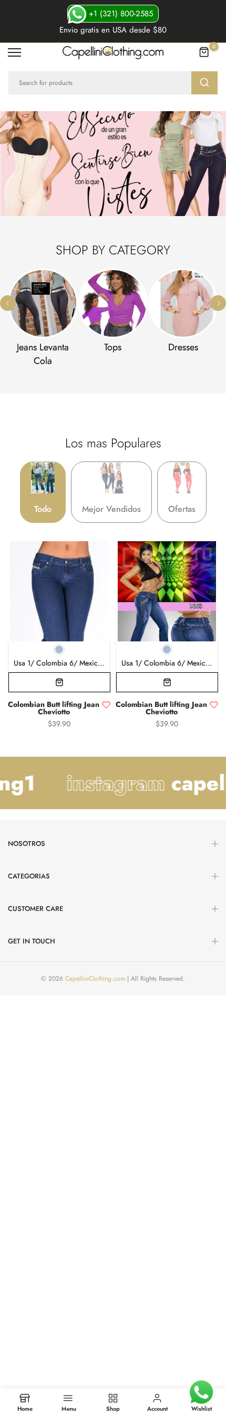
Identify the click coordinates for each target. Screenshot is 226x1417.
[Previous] (8, 303)
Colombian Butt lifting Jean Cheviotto (53, 708)
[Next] (218, 303)
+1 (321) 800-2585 (119, 13)
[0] (204, 52)
